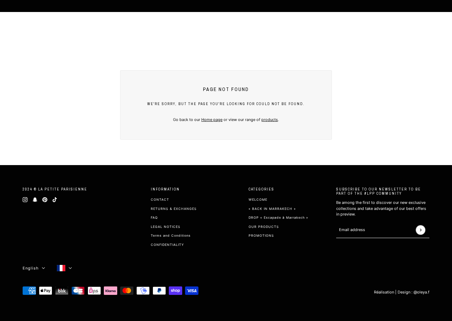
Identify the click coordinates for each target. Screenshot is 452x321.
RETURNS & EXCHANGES (174, 209)
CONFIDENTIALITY (167, 245)
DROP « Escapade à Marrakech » (278, 217)
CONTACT (160, 199)
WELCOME (258, 199)
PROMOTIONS (261, 235)
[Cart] (437, 28)
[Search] (411, 28)
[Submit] (420, 230)
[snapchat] (35, 199)
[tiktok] (54, 199)
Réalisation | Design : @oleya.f (401, 292)
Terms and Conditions (171, 235)
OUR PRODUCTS (264, 227)
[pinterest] (45, 199)
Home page (211, 119)
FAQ (154, 217)
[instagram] (25, 199)
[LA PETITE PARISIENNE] (40, 28)
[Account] (424, 28)
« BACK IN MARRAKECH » (272, 209)
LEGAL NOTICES (165, 227)
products (269, 119)
